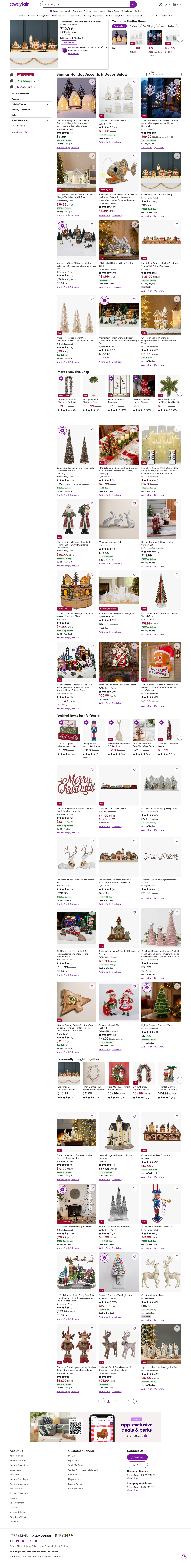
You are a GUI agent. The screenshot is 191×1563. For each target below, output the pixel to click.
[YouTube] (36, 1541)
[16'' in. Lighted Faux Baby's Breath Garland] (94, 1073)
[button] (84, 23)
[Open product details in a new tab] (34, 44)
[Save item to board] (92, 82)
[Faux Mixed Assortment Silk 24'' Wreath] (119, 1073)
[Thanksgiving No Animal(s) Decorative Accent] (161, 857)
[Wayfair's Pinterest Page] (17, 1541)
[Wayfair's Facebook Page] (11, 1541)
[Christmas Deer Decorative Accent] (69, 1073)
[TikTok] (29, 1541)
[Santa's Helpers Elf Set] (119, 1002)
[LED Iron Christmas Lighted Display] (144, 386)
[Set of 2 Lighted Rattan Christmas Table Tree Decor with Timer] (76, 445)
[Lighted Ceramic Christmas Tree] (161, 1002)
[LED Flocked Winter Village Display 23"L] (161, 785)
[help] (184, 1556)
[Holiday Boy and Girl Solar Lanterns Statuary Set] (161, 519)
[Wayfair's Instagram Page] (23, 1541)
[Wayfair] (19, 4)
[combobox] (85, 4)
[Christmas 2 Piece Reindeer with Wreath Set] (76, 857)
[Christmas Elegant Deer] (161, 1272)
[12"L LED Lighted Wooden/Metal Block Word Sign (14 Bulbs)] (69, 730)
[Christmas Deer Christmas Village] (161, 172)
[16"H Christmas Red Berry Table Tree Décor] (144, 730)
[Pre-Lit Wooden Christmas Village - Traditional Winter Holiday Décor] (119, 857)
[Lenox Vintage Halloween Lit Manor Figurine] (119, 1132)
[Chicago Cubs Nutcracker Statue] (94, 730)
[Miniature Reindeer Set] (119, 519)
